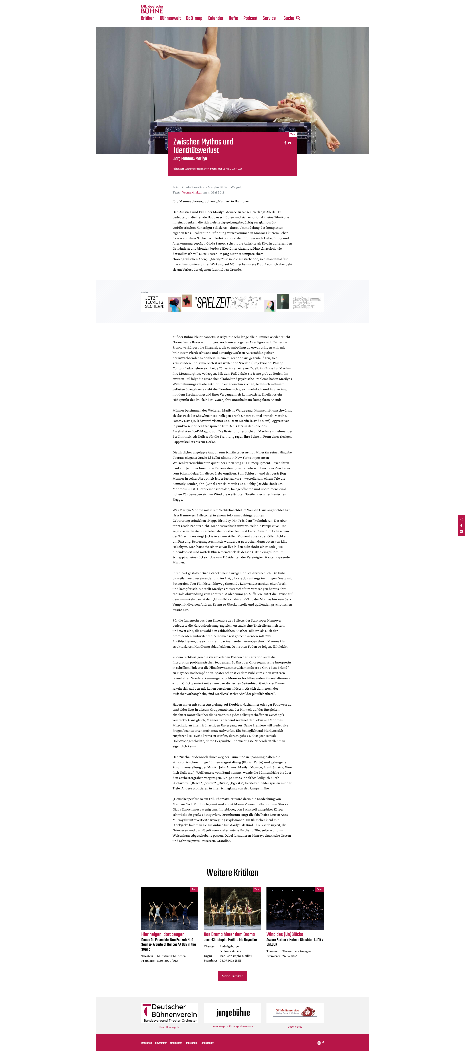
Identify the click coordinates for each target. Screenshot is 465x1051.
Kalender (215, 18)
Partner (269, 2)
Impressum (191, 1043)
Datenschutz (207, 1043)
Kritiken (148, 18)
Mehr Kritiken (232, 976)
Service (269, 18)
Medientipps (169, 9)
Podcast (250, 18)
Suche (289, 18)
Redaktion (146, 1043)
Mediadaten (272, 9)
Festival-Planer (220, 9)
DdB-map (194, 18)
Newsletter (161, 1043)
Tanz (145, 2)
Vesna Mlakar (192, 192)
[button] (284, 142)
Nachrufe (167, 2)
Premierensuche (220, 2)
